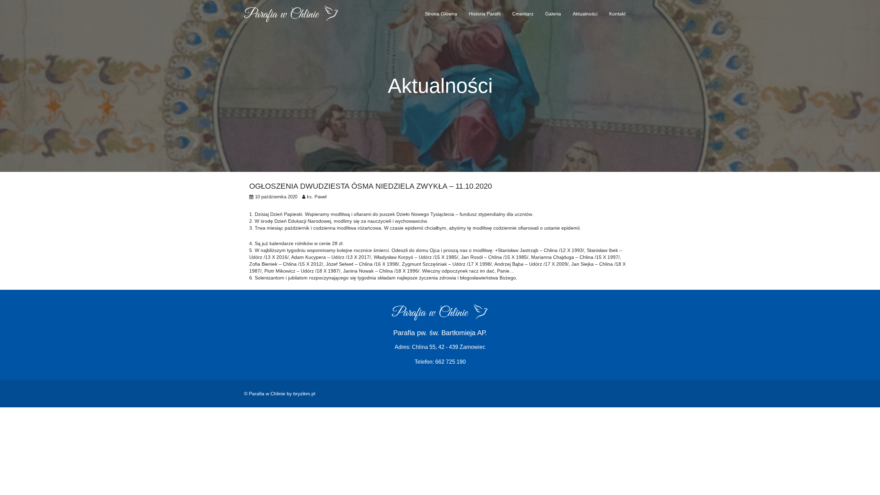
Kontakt (617, 13)
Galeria (553, 13)
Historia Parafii (484, 13)
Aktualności (585, 13)
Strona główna (441, 13)
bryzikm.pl (304, 393)
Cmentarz (523, 13)
